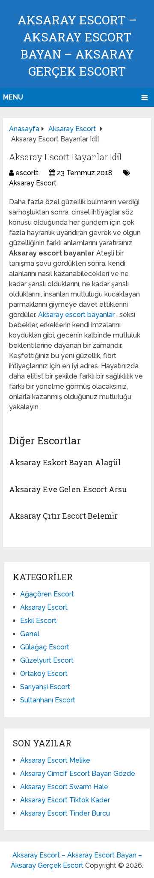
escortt (26, 173)
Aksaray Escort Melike (55, 760)
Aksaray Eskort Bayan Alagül (65, 462)
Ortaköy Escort (44, 674)
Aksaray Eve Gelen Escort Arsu (68, 489)
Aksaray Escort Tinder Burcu (65, 813)
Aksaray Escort (32, 183)
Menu (13, 97)
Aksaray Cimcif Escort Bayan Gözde (77, 773)
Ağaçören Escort (47, 594)
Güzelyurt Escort (47, 660)
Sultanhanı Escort (47, 700)
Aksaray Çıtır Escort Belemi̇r (63, 516)
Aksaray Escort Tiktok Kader (65, 800)
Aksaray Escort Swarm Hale (64, 787)
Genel (29, 634)
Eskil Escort (38, 621)
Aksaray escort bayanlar (77, 315)
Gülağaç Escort (44, 647)
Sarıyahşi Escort (45, 687)
